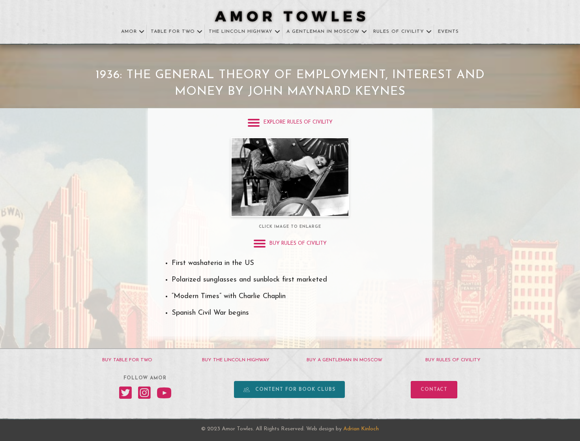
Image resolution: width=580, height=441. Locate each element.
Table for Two (173, 31)
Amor (129, 31)
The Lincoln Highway (241, 31)
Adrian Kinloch (361, 429)
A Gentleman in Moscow (322, 31)
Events (448, 31)
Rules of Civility (398, 31)
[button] (141, 31)
